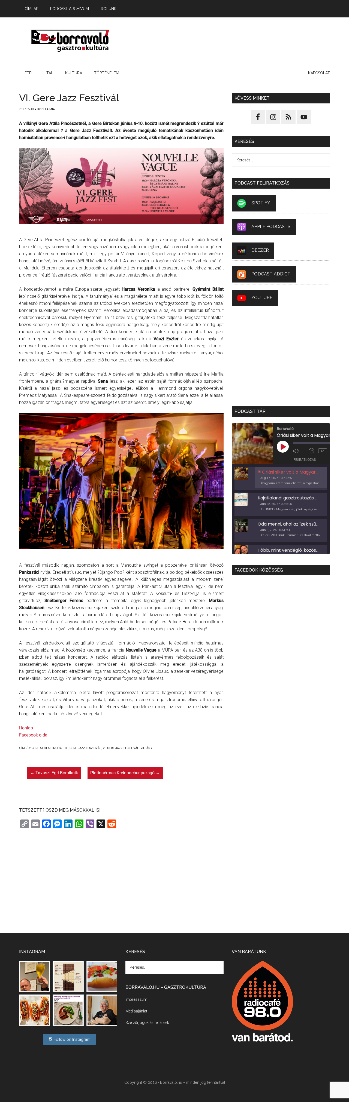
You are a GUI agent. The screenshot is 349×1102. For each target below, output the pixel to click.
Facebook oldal (34, 735)
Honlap (26, 727)
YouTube (261, 297)
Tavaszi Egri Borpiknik (54, 772)
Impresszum (136, 999)
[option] (280, 478)
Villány (146, 748)
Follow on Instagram (72, 1039)
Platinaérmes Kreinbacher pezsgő (125, 772)
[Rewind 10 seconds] (312, 450)
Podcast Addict (270, 274)
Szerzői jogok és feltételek (147, 1022)
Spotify (260, 202)
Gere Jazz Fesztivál (85, 748)
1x (322, 451)
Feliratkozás (305, 459)
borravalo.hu (71, 40)
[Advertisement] (230, 40)
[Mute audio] (299, 450)
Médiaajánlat (136, 1011)
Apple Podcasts (270, 226)
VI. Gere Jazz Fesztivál (121, 748)
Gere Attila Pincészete (50, 748)
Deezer (260, 250)
